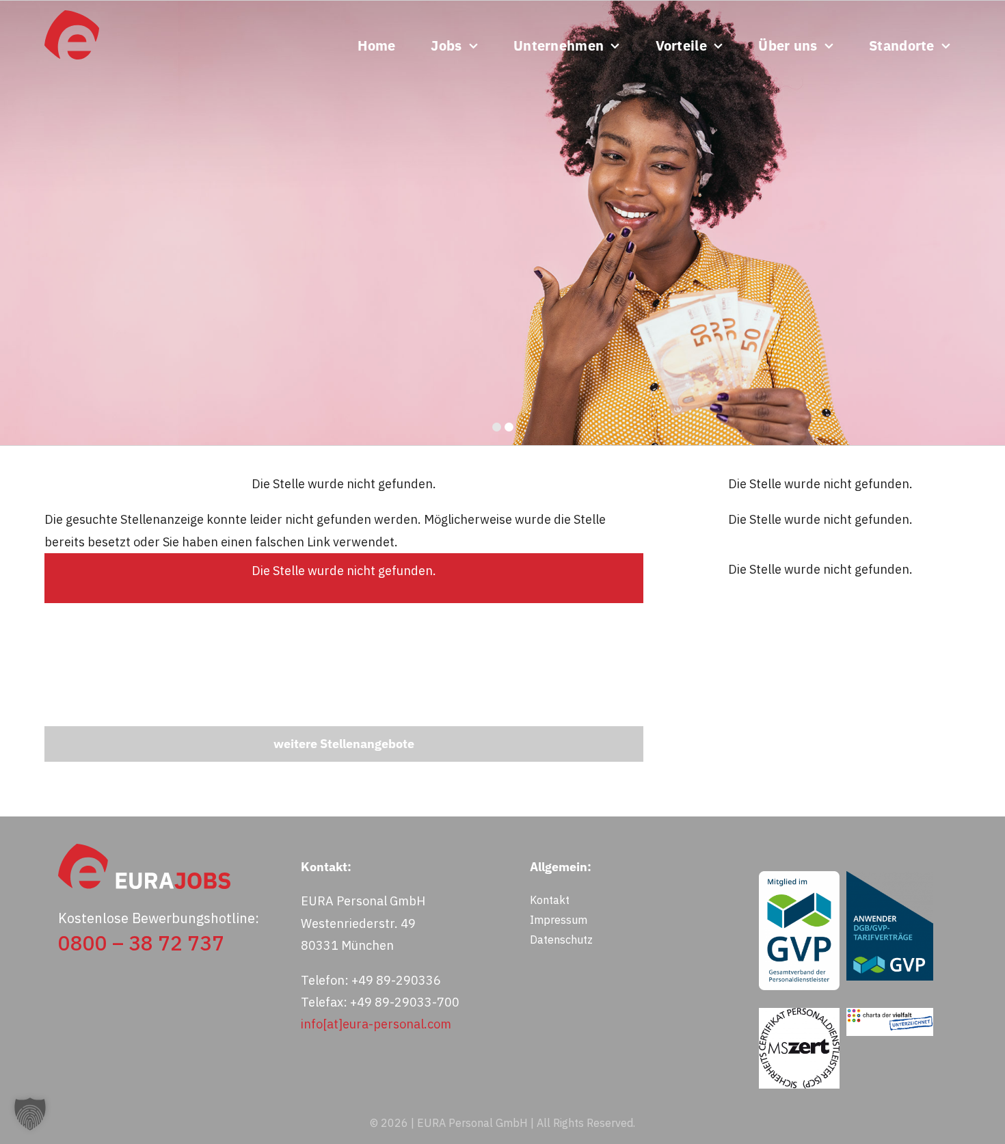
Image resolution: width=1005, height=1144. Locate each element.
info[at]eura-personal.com (376, 1024)
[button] (30, 1114)
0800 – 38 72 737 (141, 942)
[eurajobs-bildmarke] (71, 16)
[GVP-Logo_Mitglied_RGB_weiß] (799, 877)
